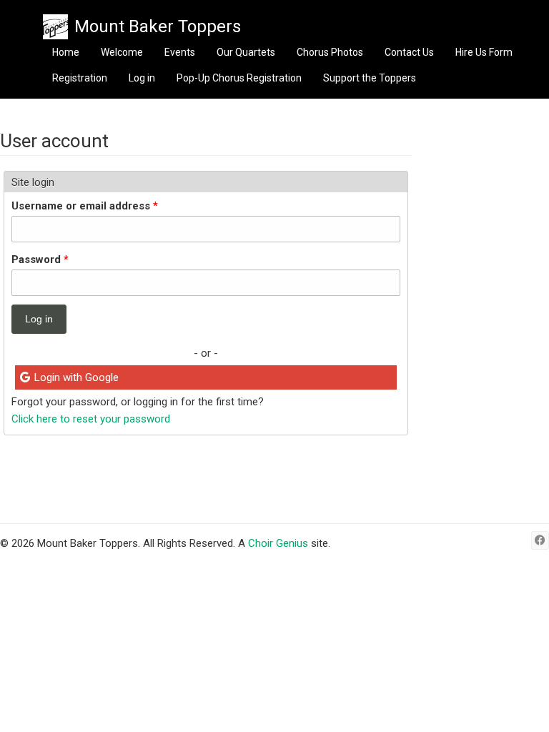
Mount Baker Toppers (157, 26)
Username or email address (84, 205)
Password (40, 259)
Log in (142, 78)
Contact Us (409, 52)
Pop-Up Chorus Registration (239, 78)
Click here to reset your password (90, 418)
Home (65, 52)
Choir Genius (278, 543)
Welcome (122, 52)
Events (179, 52)
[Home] (55, 26)
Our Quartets (246, 52)
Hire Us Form (484, 52)
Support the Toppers (369, 78)
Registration (79, 78)
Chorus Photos (330, 52)
